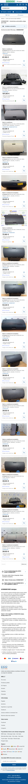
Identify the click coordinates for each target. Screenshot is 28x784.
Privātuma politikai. (10, 770)
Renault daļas (16, 738)
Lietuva (14, 746)
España (4, 749)
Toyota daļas (4, 738)
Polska (4, 751)
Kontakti (3, 688)
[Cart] (26, 4)
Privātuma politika (5, 682)
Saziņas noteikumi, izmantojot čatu (9, 712)
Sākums (2, 18)
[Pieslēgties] (17, 4)
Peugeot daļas (4, 740)
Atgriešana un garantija (6, 706)
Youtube (3, 725)
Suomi (15, 751)
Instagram (3, 728)
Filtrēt (8, 15)
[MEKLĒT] (25, 8)
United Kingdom (6, 746)
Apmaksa (3, 704)
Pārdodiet (3, 694)
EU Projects (4, 685)
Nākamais (23, 564)
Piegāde (3, 701)
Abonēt (14, 764)
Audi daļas (18, 734)
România (5, 754)
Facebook (3, 722)
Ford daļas (10, 738)
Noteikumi (3, 709)
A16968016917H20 (13, 127)
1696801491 (5, 53)
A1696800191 (5, 303)
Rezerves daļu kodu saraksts (8, 715)
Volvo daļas (15, 736)
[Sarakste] (20, 4)
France (10, 751)
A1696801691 (5, 91)
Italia (21, 751)
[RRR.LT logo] (6, 4)
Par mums (3, 679)
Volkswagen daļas (11, 734)
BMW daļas (4, 734)
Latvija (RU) (21, 746)
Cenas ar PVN (19, 11)
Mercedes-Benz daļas (6, 736)
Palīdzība (3, 691)
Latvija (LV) (20, 749)
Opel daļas (20, 736)
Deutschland (12, 749)
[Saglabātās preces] (23, 4)
